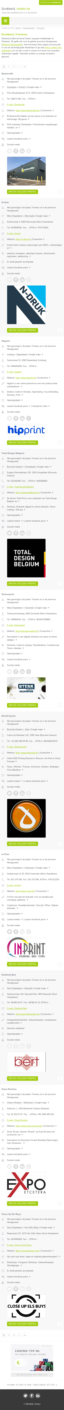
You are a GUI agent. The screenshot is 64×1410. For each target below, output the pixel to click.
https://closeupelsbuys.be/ (27, 1251)
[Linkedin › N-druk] (22, 279)
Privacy (38, 1404)
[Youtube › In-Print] (28, 931)
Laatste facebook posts (19, 139)
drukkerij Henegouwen (12, 44)
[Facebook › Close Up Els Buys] (15, 1288)
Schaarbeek (30, 467)
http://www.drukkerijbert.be (27, 1014)
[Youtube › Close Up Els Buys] (28, 1288)
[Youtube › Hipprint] (28, 418)
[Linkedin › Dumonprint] (22, 671)
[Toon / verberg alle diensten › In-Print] (34, 907)
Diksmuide (29, 216)
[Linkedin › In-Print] (22, 931)
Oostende (29, 608)
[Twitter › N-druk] (9, 279)
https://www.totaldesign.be (27, 492)
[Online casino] (32, 1346)
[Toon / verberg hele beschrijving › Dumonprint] (34, 638)
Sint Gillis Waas (31, 1227)
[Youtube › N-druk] (28, 279)
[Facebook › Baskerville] (15, 151)
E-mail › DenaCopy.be (17, 747)
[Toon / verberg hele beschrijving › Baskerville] (34, 118)
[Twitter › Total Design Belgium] (9, 533)
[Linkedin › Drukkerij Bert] (22, 1046)
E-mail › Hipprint (14, 372)
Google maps (34, 87)
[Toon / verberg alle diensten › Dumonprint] (34, 647)
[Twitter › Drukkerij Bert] (9, 1046)
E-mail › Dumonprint (16, 625)
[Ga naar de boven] (59, 192)
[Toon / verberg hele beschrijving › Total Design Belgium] (34, 500)
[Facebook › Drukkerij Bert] (15, 1046)
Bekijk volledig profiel (22, 191)
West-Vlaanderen (14, 216)
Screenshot (47, 110)
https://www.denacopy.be (27, 753)
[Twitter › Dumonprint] (9, 671)
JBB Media (29, 1404)
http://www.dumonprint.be (27, 631)
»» (25, 66)
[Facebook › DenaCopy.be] (15, 793)
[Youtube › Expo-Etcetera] (28, 1166)
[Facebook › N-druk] (15, 279)
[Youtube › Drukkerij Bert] (28, 1046)
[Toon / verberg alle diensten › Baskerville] (34, 126)
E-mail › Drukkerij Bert (17, 1008)
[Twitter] (25, 1395)
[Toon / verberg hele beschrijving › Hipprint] (34, 385)
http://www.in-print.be (25, 891)
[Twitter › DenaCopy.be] (9, 793)
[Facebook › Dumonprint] (15, 671)
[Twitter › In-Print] (9, 931)
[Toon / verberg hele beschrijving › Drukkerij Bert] (34, 1021)
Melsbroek (28, 1102)
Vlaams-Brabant (14, 1102)
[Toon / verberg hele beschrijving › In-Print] (34, 898)
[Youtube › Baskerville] (28, 151)
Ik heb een (51, 2)
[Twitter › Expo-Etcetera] (9, 1166)
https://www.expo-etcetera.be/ (29, 1126)
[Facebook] (31, 1395)
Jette (27, 729)
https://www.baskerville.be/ (28, 110)
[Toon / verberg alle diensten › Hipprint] (34, 393)
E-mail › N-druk (14, 233)
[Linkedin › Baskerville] (22, 151)
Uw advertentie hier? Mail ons (32, 1374)
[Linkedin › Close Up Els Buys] (22, 1288)
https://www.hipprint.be (26, 378)
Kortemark (29, 868)
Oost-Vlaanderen (14, 988)
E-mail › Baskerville (16, 104)
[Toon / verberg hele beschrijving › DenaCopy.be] (34, 760)
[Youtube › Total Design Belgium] (28, 533)
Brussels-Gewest (14, 467)
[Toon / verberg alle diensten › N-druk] (34, 255)
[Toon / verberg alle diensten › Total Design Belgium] (34, 508)
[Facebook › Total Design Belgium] (15, 533)
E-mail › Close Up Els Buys (19, 1245)
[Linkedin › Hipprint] (22, 418)
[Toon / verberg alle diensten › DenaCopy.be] (34, 768)
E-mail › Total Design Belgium (20, 487)
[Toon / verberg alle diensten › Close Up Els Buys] (34, 1264)
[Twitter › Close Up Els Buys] (9, 1288)
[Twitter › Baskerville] (9, 151)
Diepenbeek (21, 354)
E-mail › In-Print (14, 885)
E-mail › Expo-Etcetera (17, 1120)
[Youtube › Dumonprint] (28, 671)
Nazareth (28, 988)
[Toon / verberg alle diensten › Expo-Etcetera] (34, 1142)
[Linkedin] (37, 1395)
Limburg (10, 354)
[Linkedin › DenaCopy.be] (22, 793)
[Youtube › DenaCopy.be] (28, 793)
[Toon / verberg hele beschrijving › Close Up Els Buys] (34, 1256)
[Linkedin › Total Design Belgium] (22, 533)
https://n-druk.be (23, 239)
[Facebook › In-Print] (15, 931)
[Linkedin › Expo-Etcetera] (22, 1166)
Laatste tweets (15, 521)
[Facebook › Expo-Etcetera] (15, 1166)
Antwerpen (11, 87)
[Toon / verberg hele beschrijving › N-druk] (34, 247)
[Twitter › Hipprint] (9, 418)
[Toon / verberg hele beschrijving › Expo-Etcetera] (34, 1133)
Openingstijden (15, 133)
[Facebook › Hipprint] (15, 418)
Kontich (22, 87)
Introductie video (41, 406)
